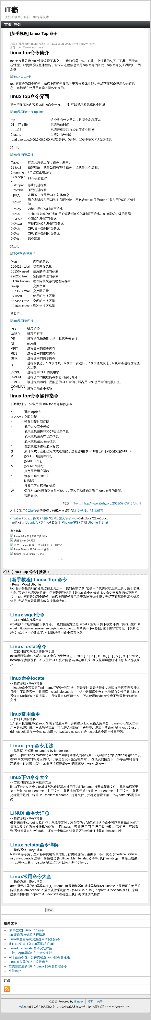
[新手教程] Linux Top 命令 (38, 579)
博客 (90, 1001)
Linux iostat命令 (28, 646)
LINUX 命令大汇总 (29, 813)
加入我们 (65, 518)
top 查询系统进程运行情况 (27, 934)
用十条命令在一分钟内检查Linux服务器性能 (39, 957)
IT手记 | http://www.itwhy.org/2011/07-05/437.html (107, 503)
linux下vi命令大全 (29, 777)
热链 (17, 24)
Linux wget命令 (27, 614)
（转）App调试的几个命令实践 (30, 952)
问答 (45, 518)
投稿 (53, 518)
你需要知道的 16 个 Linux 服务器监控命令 (38, 966)
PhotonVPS (70, 522)
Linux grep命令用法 (31, 745)
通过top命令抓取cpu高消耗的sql (31, 943)
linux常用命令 (25, 714)
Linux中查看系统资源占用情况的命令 (34, 939)
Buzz (27, 518)
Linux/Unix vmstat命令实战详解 (30, 948)
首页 (8, 24)
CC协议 (30, 510)
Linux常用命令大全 (30, 876)
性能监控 (15, 971)
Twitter (16, 518)
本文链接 (80, 510)
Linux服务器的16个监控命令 (28, 962)
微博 (36, 518)
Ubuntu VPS (34, 522)
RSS (7, 989)
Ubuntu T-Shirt (98, 522)
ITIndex (78, 1001)
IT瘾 (11, 10)
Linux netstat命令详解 (34, 844)
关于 (100, 1001)
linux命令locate (27, 678)
